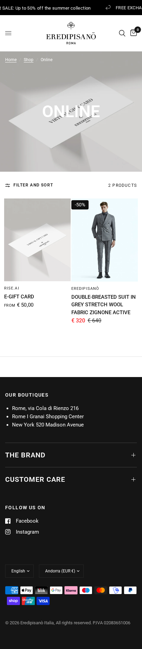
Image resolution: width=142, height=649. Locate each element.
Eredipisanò (85, 288)
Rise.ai (11, 288)
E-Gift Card (19, 297)
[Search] (122, 33)
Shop (28, 59)
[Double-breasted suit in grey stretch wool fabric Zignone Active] (104, 239)
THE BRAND (25, 455)
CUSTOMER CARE (35, 479)
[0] (132, 33)
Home (11, 59)
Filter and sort (33, 185)
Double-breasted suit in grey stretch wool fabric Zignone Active (103, 305)
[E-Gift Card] (37, 239)
